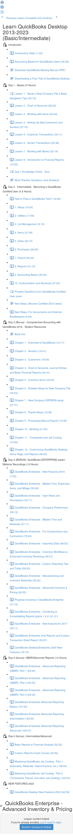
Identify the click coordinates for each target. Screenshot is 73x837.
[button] (2, 3)
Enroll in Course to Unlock (36, 827)
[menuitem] (2, 8)
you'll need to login (50, 822)
